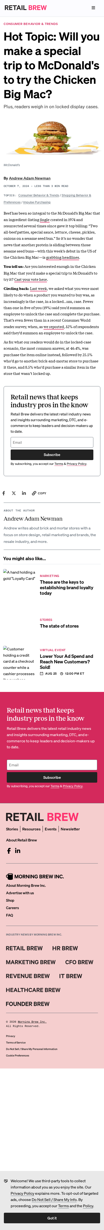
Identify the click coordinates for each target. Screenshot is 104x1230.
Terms (63, 1205)
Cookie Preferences (17, 1055)
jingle (45, 219)
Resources (31, 828)
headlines (70, 257)
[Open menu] (93, 7)
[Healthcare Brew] (33, 990)
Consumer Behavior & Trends (38, 195)
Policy (88, 1205)
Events (51, 828)
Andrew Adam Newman (30, 177)
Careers (12, 907)
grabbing (53, 257)
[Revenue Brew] (28, 976)
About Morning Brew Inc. (26, 885)
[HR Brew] (65, 948)
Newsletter (70, 828)
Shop (10, 900)
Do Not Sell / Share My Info (54, 1199)
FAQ (9, 915)
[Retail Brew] (24, 948)
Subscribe (52, 454)
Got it (52, 1217)
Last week (38, 288)
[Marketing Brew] (31, 962)
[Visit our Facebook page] (9, 851)
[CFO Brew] (79, 962)
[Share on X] (13, 493)
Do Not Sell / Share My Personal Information (31, 1049)
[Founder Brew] (28, 1004)
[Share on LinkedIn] (24, 493)
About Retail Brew (21, 839)
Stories (12, 828)
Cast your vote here (30, 279)
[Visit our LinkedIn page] (18, 851)
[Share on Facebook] (3, 493)
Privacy (10, 1036)
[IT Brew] (70, 976)
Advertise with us (20, 892)
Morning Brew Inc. (32, 1021)
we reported (54, 326)
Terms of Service (16, 1042)
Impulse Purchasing (37, 202)
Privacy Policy (22, 1193)
